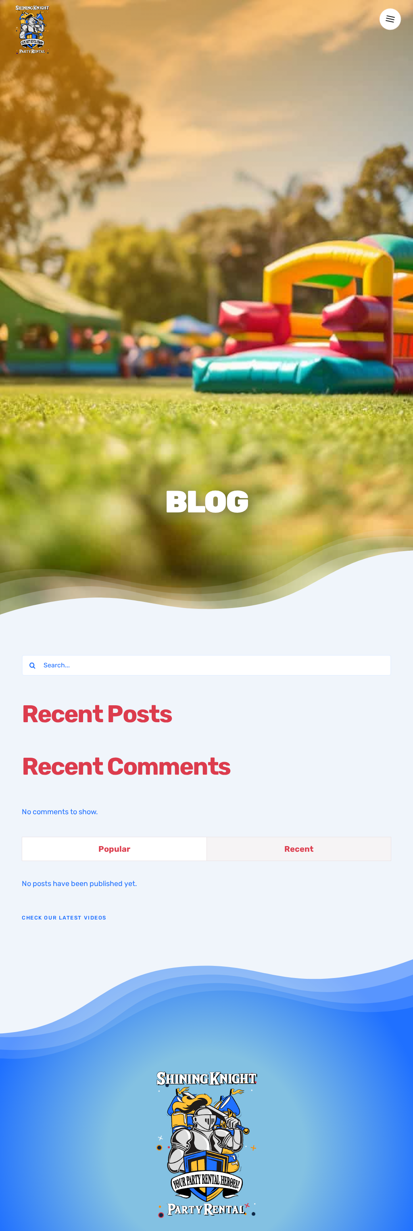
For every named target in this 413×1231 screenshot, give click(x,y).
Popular (114, 849)
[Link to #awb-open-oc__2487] (390, 19)
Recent (298, 849)
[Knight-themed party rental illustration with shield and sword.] (32, 7)
